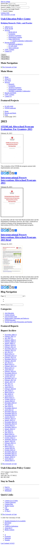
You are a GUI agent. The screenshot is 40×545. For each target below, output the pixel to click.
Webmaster (8, 490)
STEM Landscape (10, 108)
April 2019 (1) (9, 396)
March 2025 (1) (9, 446)
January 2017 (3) (10, 382)
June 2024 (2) (9, 432)
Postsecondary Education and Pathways (17, 318)
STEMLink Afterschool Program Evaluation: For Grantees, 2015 (17, 127)
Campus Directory (10, 502)
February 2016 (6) (10, 371)
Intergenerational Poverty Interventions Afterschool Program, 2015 (18, 180)
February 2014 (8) (10, 361)
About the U (8, 528)
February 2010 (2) (10, 345)
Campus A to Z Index (11, 500)
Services (7, 30)
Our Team (8, 80)
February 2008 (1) (10, 340)
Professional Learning (15, 37)
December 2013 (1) (11, 355)
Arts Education (9, 313)
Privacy (7, 524)
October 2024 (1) (10, 438)
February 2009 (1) (10, 341)
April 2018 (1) (9, 387)
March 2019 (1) (9, 397)
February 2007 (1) (10, 336)
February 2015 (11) (11, 366)
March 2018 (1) (9, 392)
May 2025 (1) (9, 445)
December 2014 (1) (11, 359)
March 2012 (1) (9, 354)
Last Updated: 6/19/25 (7, 543)
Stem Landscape (14, 48)
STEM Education (10, 320)
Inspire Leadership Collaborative (22, 41)
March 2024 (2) (9, 434)
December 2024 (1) (11, 427)
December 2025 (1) (11, 453)
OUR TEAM (9, 28)
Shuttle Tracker (9, 506)
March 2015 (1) (9, 368)
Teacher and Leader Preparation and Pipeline (18, 322)
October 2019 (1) (10, 399)
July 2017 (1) (9, 383)
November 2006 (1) (11, 334)
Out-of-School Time (11, 316)
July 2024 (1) (9, 431)
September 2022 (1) (11, 415)
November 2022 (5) (11, 413)
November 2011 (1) (11, 348)
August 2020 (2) (10, 401)
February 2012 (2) (10, 350)
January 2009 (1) (10, 343)
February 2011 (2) (10, 347)
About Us (8, 79)
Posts (6, 115)
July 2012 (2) (9, 352)
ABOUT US (9, 27)
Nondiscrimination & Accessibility (15, 521)
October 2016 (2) (10, 375)
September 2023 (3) (11, 424)
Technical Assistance (15, 35)
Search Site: (4, 3)
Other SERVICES (14, 39)
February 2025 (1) (10, 443)
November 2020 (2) (11, 408)
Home (6, 77)
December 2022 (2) (11, 411)
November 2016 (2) (11, 373)
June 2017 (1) (9, 385)
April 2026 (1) (9, 459)
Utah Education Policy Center (16, 18)
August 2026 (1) (10, 460)
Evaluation (12, 34)
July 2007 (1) (9, 338)
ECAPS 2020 (13, 46)
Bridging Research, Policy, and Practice (16, 23)
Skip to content (5, 1)
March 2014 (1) (9, 364)
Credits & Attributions (11, 526)
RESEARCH (13, 32)
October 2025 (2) (10, 450)
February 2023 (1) (10, 418)
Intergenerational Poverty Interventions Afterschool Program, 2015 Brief (18, 237)
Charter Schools (9, 315)
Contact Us (8, 51)
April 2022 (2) (9, 410)
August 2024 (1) (10, 425)
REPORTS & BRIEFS (16, 44)
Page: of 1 (13, 296)
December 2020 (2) (11, 403)
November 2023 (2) (11, 422)
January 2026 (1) (10, 457)
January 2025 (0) (10, 441)
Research (11, 84)
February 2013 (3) (10, 357)
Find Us (7, 487)
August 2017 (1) (10, 376)
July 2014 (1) (9, 362)
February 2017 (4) (10, 380)
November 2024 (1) (11, 436)
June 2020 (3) (9, 406)
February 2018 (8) (10, 389)
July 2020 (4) (9, 404)
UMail (7, 509)
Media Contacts (9, 530)
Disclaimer (8, 523)
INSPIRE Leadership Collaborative (19, 91)
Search (3, 304)
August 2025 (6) (10, 448)
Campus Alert (5, 13)
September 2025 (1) (11, 455)
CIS (6, 507)
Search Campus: (6, 7)
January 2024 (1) (10, 429)
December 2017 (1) (11, 378)
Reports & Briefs (10, 42)
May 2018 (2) (9, 394)
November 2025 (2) (11, 452)
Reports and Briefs (10, 93)
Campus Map (9, 504)
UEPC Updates (9, 49)
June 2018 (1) (9, 390)
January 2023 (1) (10, 420)
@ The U (7, 511)
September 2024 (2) (11, 439)
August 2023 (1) (10, 417)
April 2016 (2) (9, 369)
